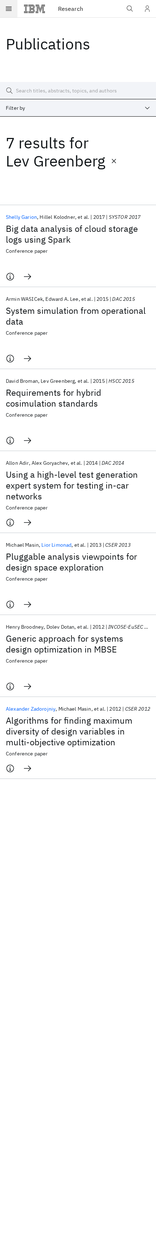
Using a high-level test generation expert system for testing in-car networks (72, 485)
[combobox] (78, 108)
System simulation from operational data (76, 316)
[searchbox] (78, 90)
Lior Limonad (56, 545)
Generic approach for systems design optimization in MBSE (64, 644)
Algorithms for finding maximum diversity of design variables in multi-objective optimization (69, 731)
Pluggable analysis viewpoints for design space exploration (71, 562)
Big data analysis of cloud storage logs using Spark (72, 234)
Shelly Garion (21, 217)
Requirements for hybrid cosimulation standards (53, 398)
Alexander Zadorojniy (31, 709)
